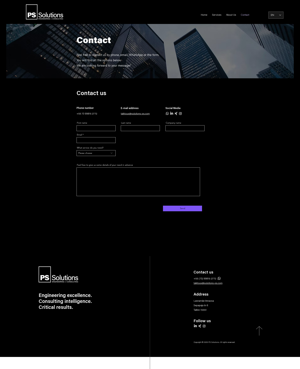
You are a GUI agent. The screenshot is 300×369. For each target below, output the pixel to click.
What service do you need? (90, 148)
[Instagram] (180, 113)
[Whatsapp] (167, 113)
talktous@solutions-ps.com (208, 283)
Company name (173, 123)
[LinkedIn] (171, 113)
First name (82, 123)
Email (79, 135)
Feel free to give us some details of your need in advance (105, 165)
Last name (126, 123)
